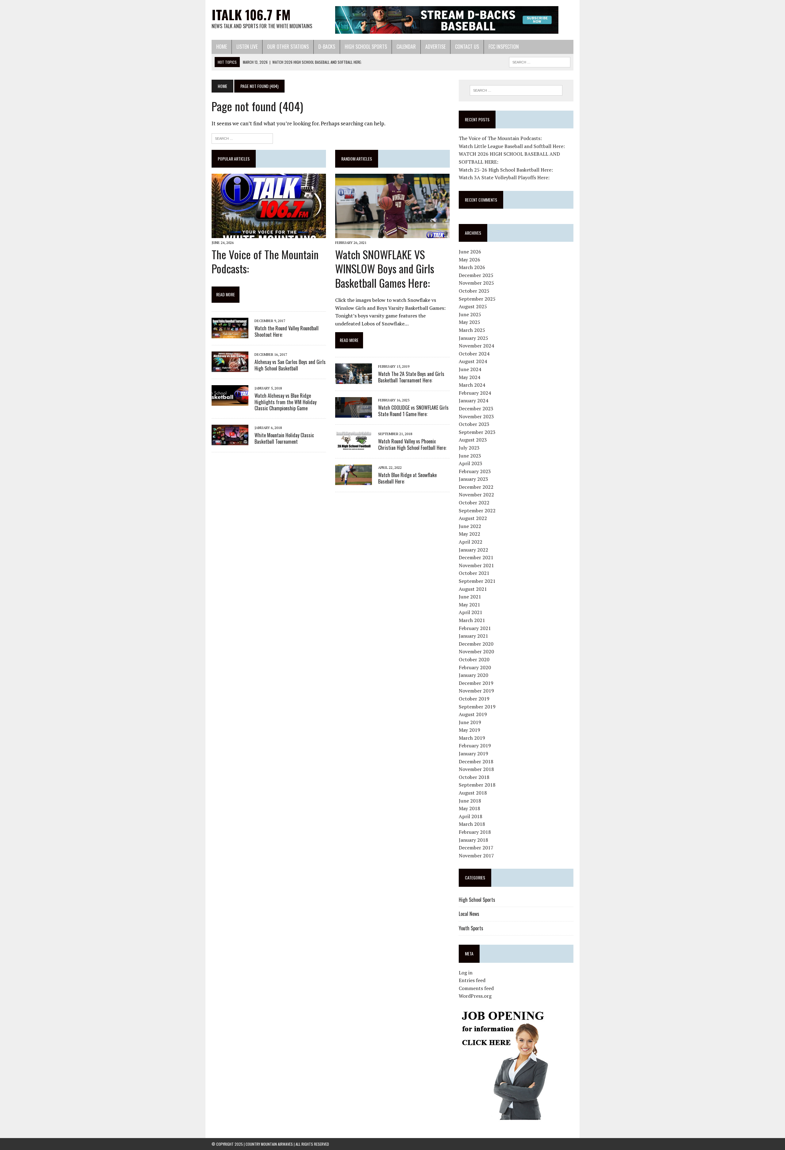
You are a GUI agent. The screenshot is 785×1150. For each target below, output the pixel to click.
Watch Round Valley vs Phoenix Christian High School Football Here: (412, 444)
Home (221, 46)
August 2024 (473, 361)
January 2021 (473, 635)
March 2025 (472, 330)
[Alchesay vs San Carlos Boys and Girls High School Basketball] (230, 367)
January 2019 (473, 753)
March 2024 (472, 384)
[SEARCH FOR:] (539, 61)
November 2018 (476, 769)
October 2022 (474, 502)
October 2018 (474, 777)
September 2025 (477, 298)
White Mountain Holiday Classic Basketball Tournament (284, 438)
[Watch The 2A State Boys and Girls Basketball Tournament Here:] (353, 379)
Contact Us (467, 46)
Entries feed (472, 980)
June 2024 (470, 369)
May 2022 (469, 533)
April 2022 (470, 541)
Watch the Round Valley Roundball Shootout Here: (287, 331)
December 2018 (476, 761)
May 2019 (469, 730)
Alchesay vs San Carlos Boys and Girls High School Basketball (290, 365)
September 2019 (477, 706)
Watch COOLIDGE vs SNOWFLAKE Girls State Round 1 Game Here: (413, 411)
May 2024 (469, 377)
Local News (469, 913)
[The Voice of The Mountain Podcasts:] (269, 234)
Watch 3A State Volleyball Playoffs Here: (504, 177)
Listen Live (247, 46)
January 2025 (473, 338)
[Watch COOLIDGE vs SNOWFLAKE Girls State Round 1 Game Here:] (353, 413)
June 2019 (470, 722)
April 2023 (470, 463)
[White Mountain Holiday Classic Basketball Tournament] (230, 441)
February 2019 (475, 745)
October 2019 (474, 698)
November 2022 (476, 494)
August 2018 (473, 792)
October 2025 (474, 290)
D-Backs (326, 46)
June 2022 (470, 526)
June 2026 (470, 251)
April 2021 (470, 612)
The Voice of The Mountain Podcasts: (265, 261)
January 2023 (473, 479)
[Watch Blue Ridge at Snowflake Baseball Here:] (353, 480)
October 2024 (474, 353)
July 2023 (469, 447)
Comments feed (476, 988)
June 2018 (470, 800)
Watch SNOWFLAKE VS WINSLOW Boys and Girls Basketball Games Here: (384, 268)
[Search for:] (242, 137)
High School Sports (366, 46)
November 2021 (476, 565)
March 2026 (472, 267)
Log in (466, 972)
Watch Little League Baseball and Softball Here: (512, 146)
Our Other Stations (288, 46)
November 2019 (476, 690)
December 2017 (476, 847)
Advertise (435, 46)
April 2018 (470, 816)
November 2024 (476, 345)
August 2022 (473, 518)
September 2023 (477, 432)
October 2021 (474, 573)
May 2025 (469, 322)
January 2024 (473, 400)
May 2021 (469, 604)
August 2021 (473, 589)
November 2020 (476, 651)
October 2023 (474, 424)
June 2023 (470, 455)
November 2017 (476, 855)
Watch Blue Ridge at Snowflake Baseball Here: (407, 478)
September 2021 (477, 581)
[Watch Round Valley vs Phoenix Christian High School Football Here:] (353, 447)
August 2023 (473, 439)
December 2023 (476, 408)
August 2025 (473, 306)
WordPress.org (475, 995)
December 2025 (476, 275)
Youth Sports (471, 928)
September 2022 (477, 510)
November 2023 (476, 416)
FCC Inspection (503, 46)
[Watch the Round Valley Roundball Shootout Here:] (230, 334)
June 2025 (470, 314)
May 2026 (469, 259)
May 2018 (469, 808)
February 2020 (475, 667)
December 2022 (476, 487)
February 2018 (475, 832)
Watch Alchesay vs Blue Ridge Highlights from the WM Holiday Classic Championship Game (285, 402)
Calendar (406, 46)
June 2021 (470, 596)
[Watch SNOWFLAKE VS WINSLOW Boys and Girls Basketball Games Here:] (392, 234)
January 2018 (473, 840)
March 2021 (472, 620)
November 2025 (476, 282)
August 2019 (473, 714)
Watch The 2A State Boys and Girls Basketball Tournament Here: (411, 377)
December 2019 (476, 683)
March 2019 (472, 737)
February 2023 (475, 471)
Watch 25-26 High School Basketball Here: (506, 169)
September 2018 (477, 784)
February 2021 (475, 628)
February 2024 (475, 392)
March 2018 (472, 824)
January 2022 (473, 549)
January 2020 (473, 675)
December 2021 (476, 557)
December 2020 (476, 643)
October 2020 (474, 659)
